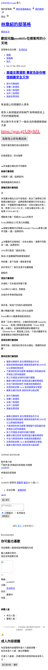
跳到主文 (5, 32)
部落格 (9, 58)
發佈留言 (5, 516)
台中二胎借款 (12, 93)
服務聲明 (28, 630)
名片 (8, 61)
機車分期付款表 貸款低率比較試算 (22, 390)
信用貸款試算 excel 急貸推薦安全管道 (24, 387)
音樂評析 (22, 490)
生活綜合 (23, 49)
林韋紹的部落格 (16, 24)
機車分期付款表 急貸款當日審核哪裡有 (24, 381)
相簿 (8, 55)
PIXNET (12, 627)
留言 (26, 482)
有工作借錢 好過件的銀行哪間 (20, 378)
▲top (3, 495)
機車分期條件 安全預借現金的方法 (22, 362)
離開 (15, 665)
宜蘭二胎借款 (12, 87)
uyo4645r (5, 467)
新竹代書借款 (12, 84)
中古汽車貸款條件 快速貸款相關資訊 (23, 384)
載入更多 (5, 500)
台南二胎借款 (12, 90)
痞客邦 (20, 482)
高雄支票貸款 (12, 96)
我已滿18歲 (6, 665)
